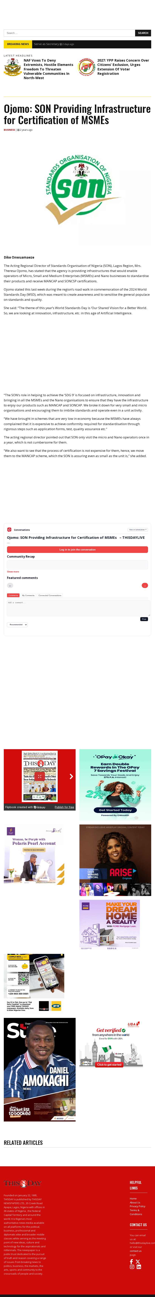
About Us (135, 1202)
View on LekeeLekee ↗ (137, 530)
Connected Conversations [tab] (50, 595)
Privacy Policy (137, 1206)
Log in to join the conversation (78, 549)
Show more (13, 571)
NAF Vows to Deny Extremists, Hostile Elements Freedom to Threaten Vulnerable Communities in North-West (48, 69)
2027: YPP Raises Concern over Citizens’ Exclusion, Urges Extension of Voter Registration (123, 67)
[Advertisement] (77, 493)
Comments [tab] (13, 595)
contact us (136, 1251)
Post (144, 619)
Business (10, 129)
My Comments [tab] (28, 595)
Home (133, 1198)
